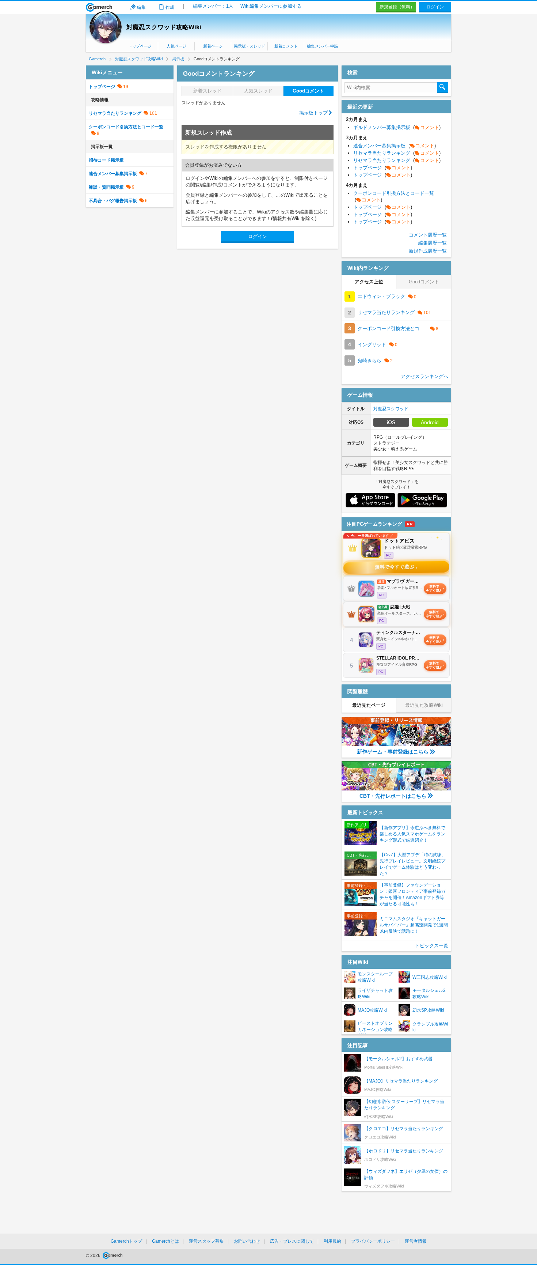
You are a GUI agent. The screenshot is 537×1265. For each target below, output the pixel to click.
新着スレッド (207, 91)
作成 (169, 7)
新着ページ (212, 46)
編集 (141, 7)
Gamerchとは (165, 1241)
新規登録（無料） (397, 7)
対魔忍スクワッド (390, 408)
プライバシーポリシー (373, 1241)
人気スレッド (258, 91)
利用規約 (332, 1241)
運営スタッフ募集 (206, 1241)
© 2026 (94, 1255)
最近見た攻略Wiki (424, 705)
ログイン (435, 7)
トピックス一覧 (431, 945)
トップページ (140, 46)
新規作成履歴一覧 (428, 251)
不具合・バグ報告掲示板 (113, 200)
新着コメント (286, 46)
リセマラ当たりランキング (115, 113)
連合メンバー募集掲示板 (113, 173)
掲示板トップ (313, 113)
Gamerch (99, 7)
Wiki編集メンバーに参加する (271, 6)
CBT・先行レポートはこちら (392, 796)
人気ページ (176, 46)
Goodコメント (308, 91)
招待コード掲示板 (106, 160)
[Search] (442, 87)
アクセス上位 (369, 281)
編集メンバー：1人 (213, 6)
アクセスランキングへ (424, 376)
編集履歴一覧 (432, 243)
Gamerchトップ (126, 1241)
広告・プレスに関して (292, 1241)
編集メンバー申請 (322, 46)
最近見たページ (368, 705)
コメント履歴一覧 (428, 235)
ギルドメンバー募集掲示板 (397, 127)
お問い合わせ (247, 1241)
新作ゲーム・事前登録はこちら (393, 752)
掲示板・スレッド (249, 46)
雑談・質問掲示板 (106, 187)
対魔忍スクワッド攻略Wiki (163, 27)
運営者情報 (416, 1241)
